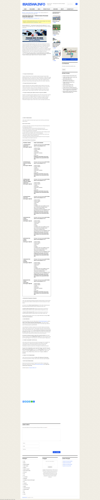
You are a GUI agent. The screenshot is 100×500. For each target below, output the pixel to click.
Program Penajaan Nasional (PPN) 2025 (69, 75)
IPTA (24, 473)
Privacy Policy (46, 9)
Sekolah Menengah (26, 487)
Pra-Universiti (25, 484)
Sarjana (24, 486)
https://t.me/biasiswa (34, 22)
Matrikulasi (25, 478)
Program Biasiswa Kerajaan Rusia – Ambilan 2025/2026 (69, 83)
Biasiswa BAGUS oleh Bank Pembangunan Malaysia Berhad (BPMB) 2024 (70, 92)
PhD (24, 481)
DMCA (39, 9)
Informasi (25, 472)
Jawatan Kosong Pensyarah (67, 461)
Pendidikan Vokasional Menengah (29, 479)
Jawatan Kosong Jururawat (67, 464)
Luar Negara (36, 12)
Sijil (23, 490)
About (62, 9)
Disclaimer (32, 9)
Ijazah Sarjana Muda (29, 12)
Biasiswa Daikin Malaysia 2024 (68, 85)
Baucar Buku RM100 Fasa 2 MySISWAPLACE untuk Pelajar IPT (68, 80)
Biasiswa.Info (33, 4)
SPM (39, 12)
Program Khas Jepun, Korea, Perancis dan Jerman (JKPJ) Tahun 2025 (70, 78)
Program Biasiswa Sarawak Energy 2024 (69, 87)
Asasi (24, 461)
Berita (24, 462)
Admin (24, 18)
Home (25, 9)
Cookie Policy (70, 9)
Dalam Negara (25, 465)
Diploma (24, 467)
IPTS (24, 475)
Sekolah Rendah (26, 489)
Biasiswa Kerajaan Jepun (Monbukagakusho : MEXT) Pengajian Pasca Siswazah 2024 (70, 89)
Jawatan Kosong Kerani (67, 462)
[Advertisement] (36, 63)
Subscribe (55, 9)
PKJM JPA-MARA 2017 (32, 367)
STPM (24, 494)
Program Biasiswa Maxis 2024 (68, 84)
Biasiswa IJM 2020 (56, 21)
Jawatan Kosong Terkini (67, 465)
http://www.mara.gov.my (43, 321)
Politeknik (25, 483)
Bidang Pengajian (26, 464)
